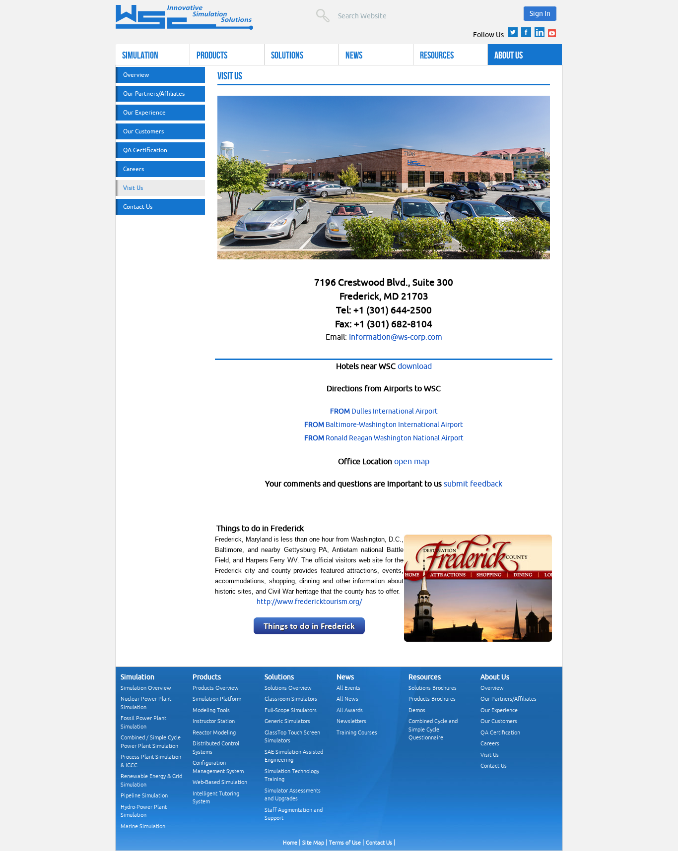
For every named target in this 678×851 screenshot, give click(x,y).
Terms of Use (345, 842)
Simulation (140, 55)
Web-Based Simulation (220, 782)
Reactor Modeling (214, 732)
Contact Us (137, 206)
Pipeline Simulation (144, 795)
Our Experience (144, 112)
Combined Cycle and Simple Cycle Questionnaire (433, 729)
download (415, 366)
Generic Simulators (287, 721)
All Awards (350, 710)
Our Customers (143, 131)
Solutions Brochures (432, 687)
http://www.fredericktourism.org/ (309, 602)
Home (290, 842)
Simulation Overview (146, 687)
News (353, 55)
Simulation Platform (217, 698)
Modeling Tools (211, 710)
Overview (136, 74)
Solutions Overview (288, 687)
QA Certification (145, 150)
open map (411, 461)
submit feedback (473, 483)
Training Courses (357, 732)
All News (347, 698)
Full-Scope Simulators (291, 710)
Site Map (313, 842)
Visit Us (133, 187)
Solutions (287, 55)
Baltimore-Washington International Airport (383, 424)
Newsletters (351, 721)
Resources (437, 55)
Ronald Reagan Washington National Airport (384, 438)
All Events (348, 687)
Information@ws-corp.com (395, 336)
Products (212, 55)
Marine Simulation (143, 826)
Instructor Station (214, 721)
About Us (508, 55)
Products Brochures (432, 698)
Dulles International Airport (384, 411)
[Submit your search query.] (323, 15)
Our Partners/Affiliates (154, 93)
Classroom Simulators (291, 698)
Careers (133, 169)
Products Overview (216, 687)
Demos (416, 710)
